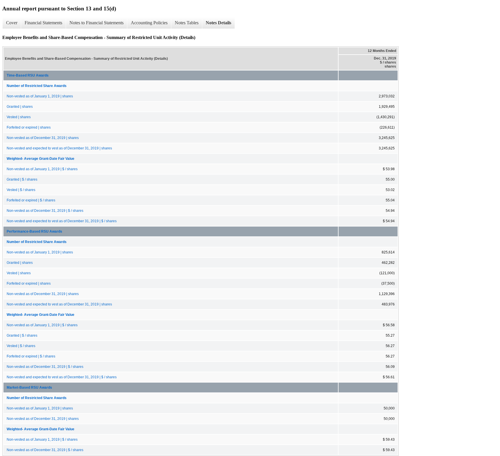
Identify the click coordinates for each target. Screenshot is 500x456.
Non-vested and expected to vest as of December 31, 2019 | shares (59, 148)
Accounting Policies (149, 22)
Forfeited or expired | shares (29, 127)
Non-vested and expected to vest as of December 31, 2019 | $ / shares (62, 221)
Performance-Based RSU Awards (34, 231)
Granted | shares (20, 106)
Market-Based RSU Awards (29, 387)
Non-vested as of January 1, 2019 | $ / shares (42, 169)
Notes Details (218, 22)
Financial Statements (43, 22)
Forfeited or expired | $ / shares (31, 200)
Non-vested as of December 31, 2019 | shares (43, 138)
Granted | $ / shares (22, 179)
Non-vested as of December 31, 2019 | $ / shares (45, 210)
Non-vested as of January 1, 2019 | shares (40, 96)
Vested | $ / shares (21, 190)
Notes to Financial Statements (96, 22)
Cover (11, 22)
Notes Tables (186, 22)
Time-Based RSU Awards (28, 75)
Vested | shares (19, 117)
